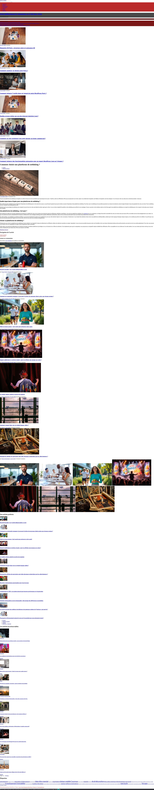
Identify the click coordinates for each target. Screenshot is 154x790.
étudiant (5, 785)
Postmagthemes (40, 787)
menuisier (80, 783)
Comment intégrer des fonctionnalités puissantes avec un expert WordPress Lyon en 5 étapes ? (31, 161)
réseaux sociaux (112, 783)
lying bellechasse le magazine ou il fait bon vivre (21, 14)
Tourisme (4, 7)
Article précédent (3, 234)
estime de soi (133, 781)
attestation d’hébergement (22, 781)
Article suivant (3, 236)
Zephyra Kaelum (5, 298)
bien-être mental (41, 781)
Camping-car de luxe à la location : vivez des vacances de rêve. (14, 698)
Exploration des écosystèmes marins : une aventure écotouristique (15, 640)
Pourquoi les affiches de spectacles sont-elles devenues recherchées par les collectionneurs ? (24, 456)
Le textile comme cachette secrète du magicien (12, 394)
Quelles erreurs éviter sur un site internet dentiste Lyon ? (19, 116)
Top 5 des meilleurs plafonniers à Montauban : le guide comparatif (14, 726)
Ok (58, 789)
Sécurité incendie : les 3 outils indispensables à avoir (10, 22)
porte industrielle (101, 783)
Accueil (3, 620)
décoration (100, 781)
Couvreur (74, 781)
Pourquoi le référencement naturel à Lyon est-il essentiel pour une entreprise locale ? (22, 618)
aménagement (4, 781)
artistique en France (11, 781)
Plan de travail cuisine (95, 783)
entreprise (86, 213)
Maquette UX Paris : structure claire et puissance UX (17, 48)
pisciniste (90, 783)
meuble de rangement (85, 783)
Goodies (3, 783)
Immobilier (2, 754)
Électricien (149, 783)
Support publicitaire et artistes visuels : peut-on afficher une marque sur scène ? (15, 25)
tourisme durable (130, 783)
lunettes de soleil (52, 783)
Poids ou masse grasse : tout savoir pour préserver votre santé (11, 24)
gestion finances (148, 781)
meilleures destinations (71, 783)
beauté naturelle (32, 781)
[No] (59, 789)
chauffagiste (55, 781)
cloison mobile (65, 781)
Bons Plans (5, 6)
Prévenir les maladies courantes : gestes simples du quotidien (13, 683)
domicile (86, 781)
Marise (3, 427)
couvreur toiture (80, 781)
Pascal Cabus (4, 272)
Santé (3, 8)
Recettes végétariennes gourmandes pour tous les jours (14, 582)
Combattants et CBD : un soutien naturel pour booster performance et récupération (21, 591)
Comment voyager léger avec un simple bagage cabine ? (14, 425)
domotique (90, 781)
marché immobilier (58, 783)
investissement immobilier (15, 783)
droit (94, 781)
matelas (63, 783)
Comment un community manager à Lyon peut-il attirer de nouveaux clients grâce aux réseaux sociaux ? (19, 23)
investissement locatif (29, 783)
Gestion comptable (143, 781)
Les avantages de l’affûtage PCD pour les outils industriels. (13, 741)
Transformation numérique (137, 783)
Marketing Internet (4, 229)
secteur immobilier (117, 783)
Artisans (1, 711)
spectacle (124, 783)
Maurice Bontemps (6, 362)
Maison (4, 5)
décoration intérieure (110, 781)
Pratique (4, 4)
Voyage (144, 783)
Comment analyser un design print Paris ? (14, 71)
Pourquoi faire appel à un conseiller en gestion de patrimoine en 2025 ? (15, 756)
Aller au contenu (3, 0)
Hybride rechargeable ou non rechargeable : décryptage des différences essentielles (21, 600)
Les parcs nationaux (46, 783)
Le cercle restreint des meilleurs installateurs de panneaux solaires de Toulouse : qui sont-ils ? (24, 609)
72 (5, 775)
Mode (3, 9)
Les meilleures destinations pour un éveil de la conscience (13, 656)
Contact (4, 11)
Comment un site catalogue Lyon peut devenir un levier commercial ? (22, 138)
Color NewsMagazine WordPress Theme (27, 787)
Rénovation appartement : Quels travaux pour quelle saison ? (13, 671)
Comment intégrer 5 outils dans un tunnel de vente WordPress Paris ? (23, 93)
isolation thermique (37, 783)
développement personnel (123, 781)
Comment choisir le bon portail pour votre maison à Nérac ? (13, 713)
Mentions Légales (6, 621)
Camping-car (50, 781)
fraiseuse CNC (137, 781)
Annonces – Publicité (6, 623)
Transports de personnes (5, 696)
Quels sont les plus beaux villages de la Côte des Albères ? (13, 772)
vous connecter (8, 240)
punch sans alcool (106, 783)
